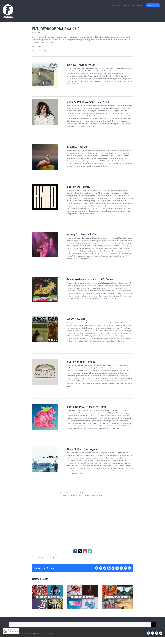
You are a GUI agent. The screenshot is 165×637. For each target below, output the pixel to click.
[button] (33, 596)
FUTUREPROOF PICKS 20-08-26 (79, 596)
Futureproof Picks (54, 557)
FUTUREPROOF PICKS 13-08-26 (114, 596)
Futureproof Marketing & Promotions (25, 633)
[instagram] (85, 551)
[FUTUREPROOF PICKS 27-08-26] (47, 597)
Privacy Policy (50, 633)
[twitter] (80, 551)
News (60, 557)
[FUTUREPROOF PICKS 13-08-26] (117, 597)
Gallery (50, 596)
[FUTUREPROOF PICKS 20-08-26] (82, 597)
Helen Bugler (37, 557)
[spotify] (90, 551)
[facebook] (75, 551)
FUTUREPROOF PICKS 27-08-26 (44, 596)
